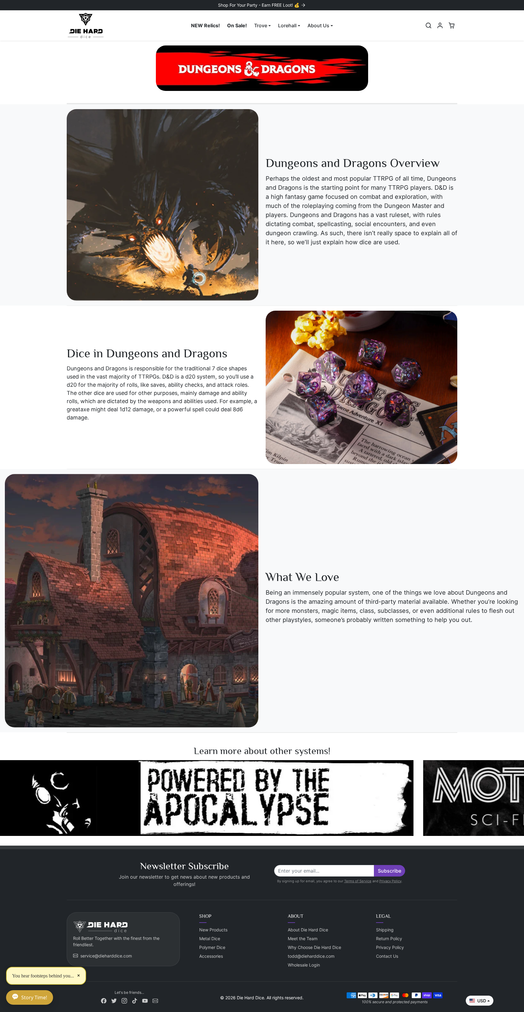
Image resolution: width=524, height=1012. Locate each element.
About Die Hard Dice (308, 929)
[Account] (440, 25)
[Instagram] (124, 1000)
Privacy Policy (390, 881)
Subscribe (389, 871)
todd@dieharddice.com (311, 956)
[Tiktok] (134, 1000)
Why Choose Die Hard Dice (314, 947)
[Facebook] (104, 1000)
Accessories (211, 956)
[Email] (155, 1000)
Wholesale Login (304, 964)
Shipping (385, 929)
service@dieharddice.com (106, 955)
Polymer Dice (212, 947)
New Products (213, 929)
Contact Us (387, 956)
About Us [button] (318, 25)
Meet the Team (302, 938)
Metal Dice (209, 938)
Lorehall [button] (287, 25)
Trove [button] (260, 25)
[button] (428, 25)
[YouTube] (145, 1000)
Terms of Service (357, 881)
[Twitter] (114, 1000)
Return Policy (389, 938)
